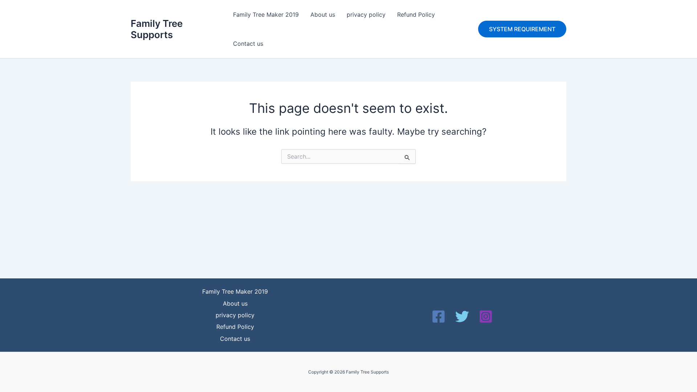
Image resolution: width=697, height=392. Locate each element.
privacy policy (366, 14)
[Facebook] (438, 316)
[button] (522, 29)
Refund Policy (416, 14)
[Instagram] (486, 316)
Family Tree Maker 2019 (266, 14)
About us (322, 14)
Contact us (248, 43)
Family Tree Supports (157, 29)
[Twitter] (462, 316)
